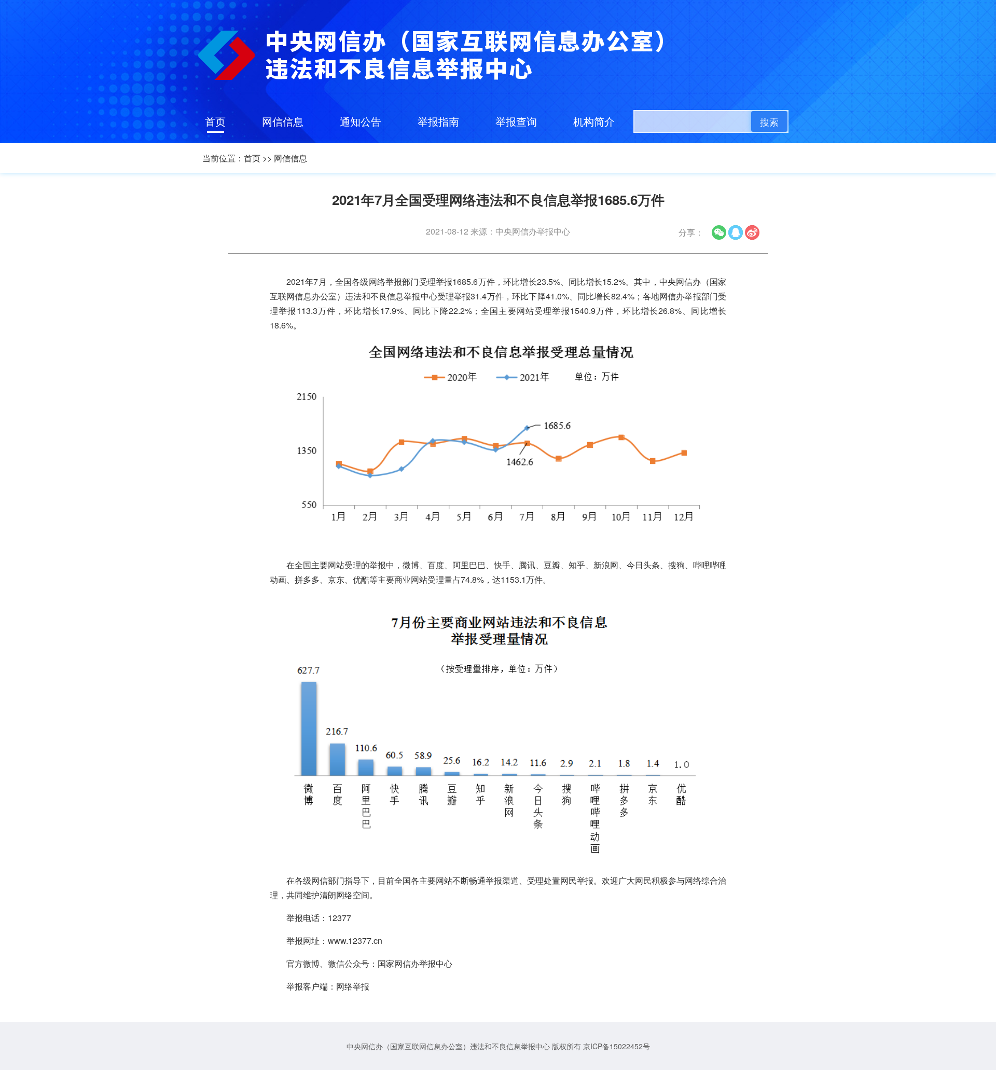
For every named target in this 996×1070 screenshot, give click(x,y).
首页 (215, 121)
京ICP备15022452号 (616, 1046)
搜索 (769, 121)
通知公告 (360, 121)
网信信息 (282, 121)
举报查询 (516, 121)
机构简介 (594, 121)
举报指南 (438, 121)
